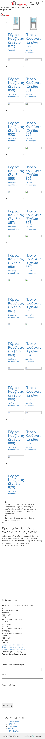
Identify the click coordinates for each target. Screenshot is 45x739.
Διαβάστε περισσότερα (31, 51)
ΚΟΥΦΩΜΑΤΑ (13, 731)
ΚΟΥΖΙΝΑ (11, 724)
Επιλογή (11, 50)
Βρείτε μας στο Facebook (13, 645)
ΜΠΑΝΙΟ (11, 728)
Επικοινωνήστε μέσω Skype (14, 649)
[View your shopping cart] (43, 4)
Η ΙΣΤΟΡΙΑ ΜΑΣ (14, 722)
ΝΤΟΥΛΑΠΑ (12, 726)
